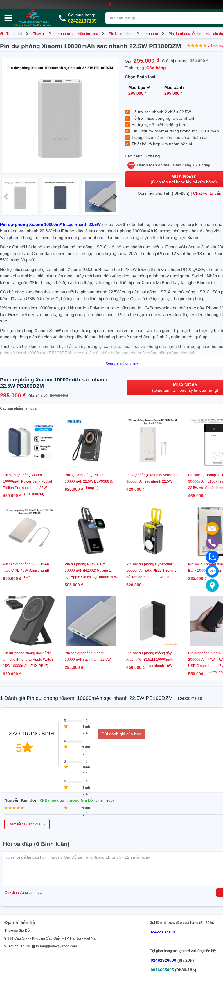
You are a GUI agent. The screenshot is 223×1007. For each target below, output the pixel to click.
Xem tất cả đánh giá (27, 824)
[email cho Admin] (212, 528)
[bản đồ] (212, 585)
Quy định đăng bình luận (24, 892)
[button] (115, 196)
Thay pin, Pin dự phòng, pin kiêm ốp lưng (65, 34)
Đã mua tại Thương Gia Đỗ (68, 800)
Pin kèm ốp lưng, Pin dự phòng (133, 34)
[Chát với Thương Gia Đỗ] (212, 571)
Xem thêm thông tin (121, 363)
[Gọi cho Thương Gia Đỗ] (212, 542)
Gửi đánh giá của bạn (121, 734)
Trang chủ (14, 34)
